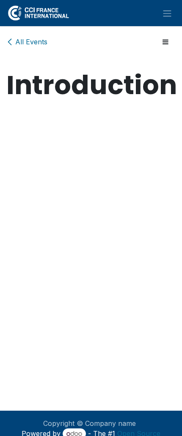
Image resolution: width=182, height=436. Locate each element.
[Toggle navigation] (167, 13)
